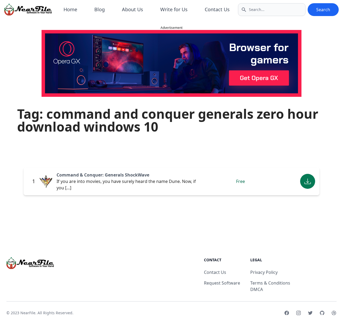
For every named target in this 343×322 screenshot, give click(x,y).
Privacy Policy (264, 272)
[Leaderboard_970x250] (171, 63)
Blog (99, 9)
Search (323, 10)
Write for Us (174, 9)
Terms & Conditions (270, 283)
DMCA (256, 289)
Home (70, 9)
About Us (132, 9)
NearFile (27, 312)
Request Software (222, 283)
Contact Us (217, 9)
